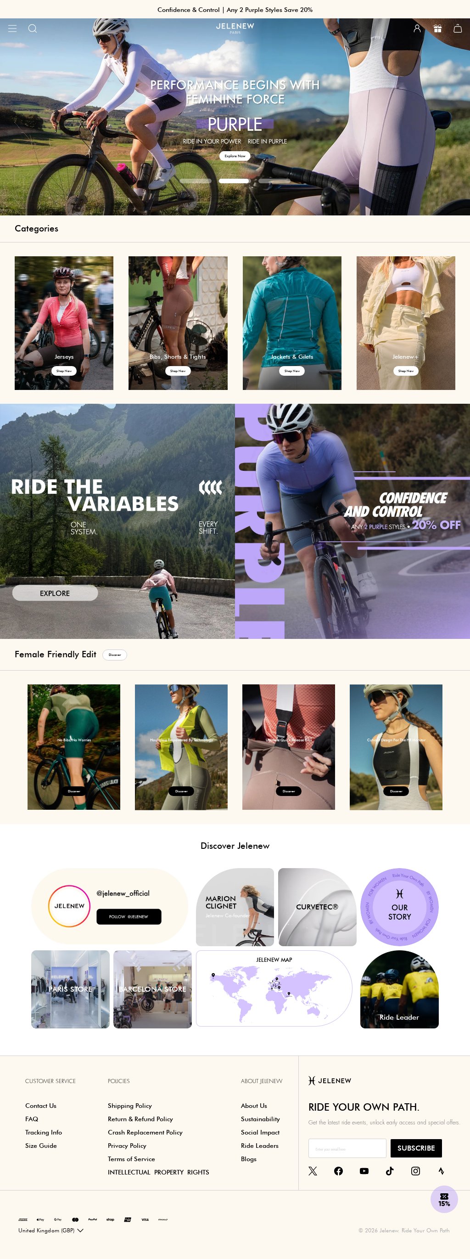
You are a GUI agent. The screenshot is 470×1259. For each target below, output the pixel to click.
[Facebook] (338, 1170)
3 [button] (274, 181)
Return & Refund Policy (140, 1119)
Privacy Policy (127, 1145)
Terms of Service (131, 1159)
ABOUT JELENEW (261, 1081)
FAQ (31, 1119)
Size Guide (41, 1145)
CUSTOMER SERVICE (50, 1081)
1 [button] (195, 181)
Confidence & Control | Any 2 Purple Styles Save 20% (235, 9)
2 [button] (235, 181)
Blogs (249, 1159)
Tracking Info (43, 1132)
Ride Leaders (260, 1145)
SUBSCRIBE (416, 1148)
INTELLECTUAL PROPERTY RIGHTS (158, 1172)
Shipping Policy (130, 1105)
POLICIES (119, 1081)
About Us (254, 1105)
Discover (115, 655)
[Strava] (441, 1170)
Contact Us (40, 1105)
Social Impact (260, 1132)
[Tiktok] (390, 1170)
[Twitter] (312, 1170)
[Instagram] (415, 1170)
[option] (74, 747)
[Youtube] (364, 1170)
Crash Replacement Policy (145, 1132)
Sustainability (260, 1119)
